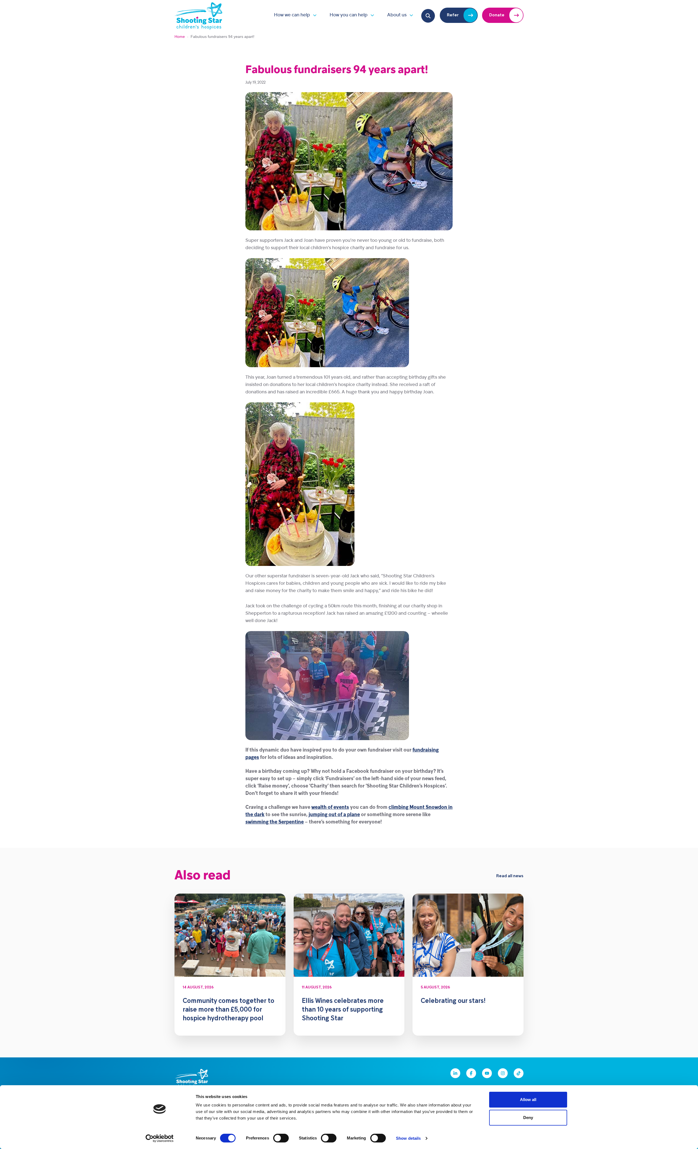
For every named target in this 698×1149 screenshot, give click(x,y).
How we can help (292, 15)
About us (397, 15)
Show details (408, 1138)
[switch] (281, 1138)
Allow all (528, 1099)
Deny (528, 1117)
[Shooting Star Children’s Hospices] (198, 15)
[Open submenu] (313, 15)
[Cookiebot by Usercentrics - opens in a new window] (159, 1138)
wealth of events (330, 807)
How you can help (349, 15)
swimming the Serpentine (274, 822)
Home (179, 36)
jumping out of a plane (334, 815)
